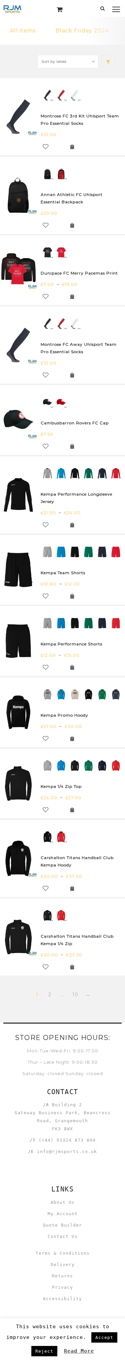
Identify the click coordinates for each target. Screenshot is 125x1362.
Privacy (62, 1287)
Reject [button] (44, 1351)
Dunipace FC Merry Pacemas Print (79, 273)
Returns (62, 1275)
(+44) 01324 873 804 (67, 1140)
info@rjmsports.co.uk (67, 1151)
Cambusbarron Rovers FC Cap (75, 422)
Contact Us (63, 1236)
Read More (79, 1351)
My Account (63, 1213)
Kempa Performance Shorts (71, 643)
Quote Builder (62, 1225)
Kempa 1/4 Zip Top (61, 786)
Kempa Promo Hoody (64, 715)
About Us (63, 1202)
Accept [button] (104, 1337)
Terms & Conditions (63, 1253)
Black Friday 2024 (82, 30)
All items (23, 30)
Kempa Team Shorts (63, 572)
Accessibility (62, 1298)
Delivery (63, 1264)
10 (75, 994)
